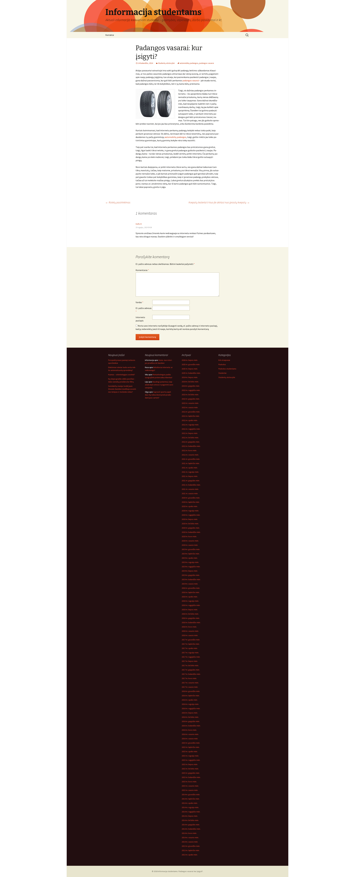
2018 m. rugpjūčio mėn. (191, 605)
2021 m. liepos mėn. (190, 476)
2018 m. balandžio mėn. (191, 622)
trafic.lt (139, 224)
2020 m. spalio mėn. (190, 506)
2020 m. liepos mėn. (190, 519)
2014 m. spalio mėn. (190, 803)
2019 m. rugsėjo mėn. (190, 562)
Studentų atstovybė (166, 63)
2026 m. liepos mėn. (190, 360)
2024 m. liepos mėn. (190, 377)
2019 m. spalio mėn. (190, 558)
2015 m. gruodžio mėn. (191, 743)
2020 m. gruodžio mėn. (191, 497)
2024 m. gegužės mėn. (191, 386)
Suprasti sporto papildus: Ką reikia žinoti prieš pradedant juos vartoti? (158, 395)
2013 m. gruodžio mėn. (191, 846)
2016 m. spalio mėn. (190, 700)
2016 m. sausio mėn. (190, 738)
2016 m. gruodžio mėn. (191, 691)
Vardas (139, 302)
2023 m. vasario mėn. (190, 403)
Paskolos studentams (227, 368)
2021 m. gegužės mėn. (191, 480)
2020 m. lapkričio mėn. (191, 502)
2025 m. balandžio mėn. (191, 373)
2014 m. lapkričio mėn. (191, 799)
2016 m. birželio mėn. (190, 717)
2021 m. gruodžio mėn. (191, 459)
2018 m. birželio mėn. (190, 614)
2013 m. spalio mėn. (190, 854)
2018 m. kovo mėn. (189, 626)
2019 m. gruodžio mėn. (191, 549)
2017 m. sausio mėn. (190, 687)
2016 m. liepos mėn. (190, 713)
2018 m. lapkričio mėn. (191, 592)
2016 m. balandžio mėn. (191, 725)
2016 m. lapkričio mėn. (191, 695)
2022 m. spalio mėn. (190, 420)
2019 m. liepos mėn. (190, 571)
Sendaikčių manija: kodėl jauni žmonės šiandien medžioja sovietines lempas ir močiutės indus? (122, 389)
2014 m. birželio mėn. (190, 820)
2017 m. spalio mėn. (190, 648)
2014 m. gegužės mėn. (191, 824)
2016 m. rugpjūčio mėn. (191, 708)
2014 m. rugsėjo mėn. (190, 807)
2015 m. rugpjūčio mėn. (191, 760)
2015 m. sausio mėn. (190, 790)
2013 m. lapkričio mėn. (191, 850)
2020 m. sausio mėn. (190, 545)
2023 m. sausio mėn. (190, 407)
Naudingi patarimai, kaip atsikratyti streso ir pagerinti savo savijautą (159, 385)
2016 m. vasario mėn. (190, 734)
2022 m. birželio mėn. (190, 437)
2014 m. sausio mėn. (190, 842)
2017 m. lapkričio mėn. (191, 644)
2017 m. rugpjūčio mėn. (191, 657)
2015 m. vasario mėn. (190, 786)
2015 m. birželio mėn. (190, 768)
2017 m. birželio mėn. (190, 665)
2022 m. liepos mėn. (190, 433)
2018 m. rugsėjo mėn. (190, 601)
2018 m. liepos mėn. (190, 609)
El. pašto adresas (144, 310)
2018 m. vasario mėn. (190, 631)
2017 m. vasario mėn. (190, 682)
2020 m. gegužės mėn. (191, 528)
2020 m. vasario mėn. (190, 540)
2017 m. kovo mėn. (189, 678)
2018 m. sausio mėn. (190, 635)
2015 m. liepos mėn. (190, 764)
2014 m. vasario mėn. (190, 837)
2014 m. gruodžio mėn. (191, 794)
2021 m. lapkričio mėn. (191, 463)
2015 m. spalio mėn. (190, 751)
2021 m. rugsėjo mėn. (190, 472)
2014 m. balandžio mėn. (191, 829)
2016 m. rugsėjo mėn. (190, 704)
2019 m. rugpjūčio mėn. (191, 566)
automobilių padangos (189, 63)
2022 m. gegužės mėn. (191, 442)
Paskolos (222, 364)
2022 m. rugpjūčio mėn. (191, 429)
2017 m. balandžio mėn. (191, 674)
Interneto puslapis (140, 319)
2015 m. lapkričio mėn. (191, 747)
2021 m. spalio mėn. (190, 467)
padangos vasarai (206, 63)
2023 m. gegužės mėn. (191, 399)
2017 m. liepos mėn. (190, 661)
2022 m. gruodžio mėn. (191, 411)
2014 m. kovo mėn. (189, 833)
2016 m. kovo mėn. (189, 730)
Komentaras (142, 270)
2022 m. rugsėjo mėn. (190, 424)
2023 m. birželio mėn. (190, 394)
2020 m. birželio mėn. (190, 523)
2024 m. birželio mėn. (190, 381)
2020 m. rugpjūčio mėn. (191, 515)
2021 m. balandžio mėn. (191, 485)
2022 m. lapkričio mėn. (191, 416)
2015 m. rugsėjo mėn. (190, 756)
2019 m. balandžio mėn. (191, 579)
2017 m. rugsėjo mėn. (190, 652)
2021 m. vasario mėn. (190, 489)
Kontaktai (109, 35)
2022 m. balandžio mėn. (191, 446)
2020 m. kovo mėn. (189, 536)
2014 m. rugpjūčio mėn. (191, 811)
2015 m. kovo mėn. (189, 781)
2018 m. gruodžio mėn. (191, 588)
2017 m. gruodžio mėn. (191, 639)
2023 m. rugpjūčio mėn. (191, 390)
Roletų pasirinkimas (117, 202)
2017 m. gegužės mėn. (191, 670)
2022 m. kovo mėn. (189, 450)
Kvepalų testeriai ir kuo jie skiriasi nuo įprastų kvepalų (219, 202)
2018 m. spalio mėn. (190, 596)
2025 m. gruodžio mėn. (191, 364)
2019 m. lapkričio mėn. (191, 553)
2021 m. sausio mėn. (190, 493)
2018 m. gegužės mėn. (191, 618)
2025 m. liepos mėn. (190, 368)
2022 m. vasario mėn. (190, 454)
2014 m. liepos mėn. (190, 816)
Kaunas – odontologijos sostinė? (121, 374)
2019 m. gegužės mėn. (191, 575)
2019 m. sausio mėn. (190, 583)
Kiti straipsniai (224, 360)
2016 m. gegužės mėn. (191, 721)
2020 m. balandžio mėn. (191, 532)
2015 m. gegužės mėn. (191, 773)
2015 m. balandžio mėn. (191, 777)
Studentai (222, 373)
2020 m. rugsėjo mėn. (190, 510)
